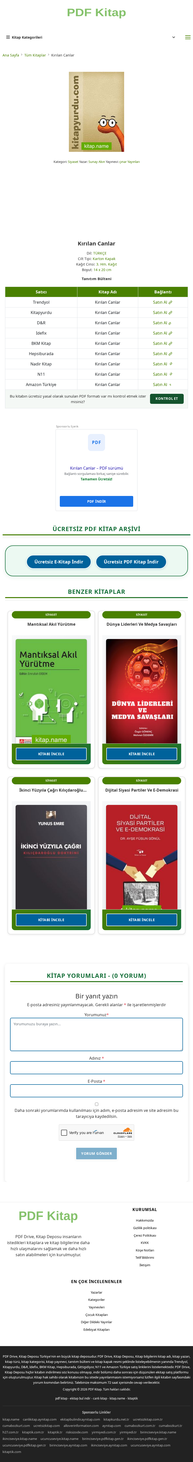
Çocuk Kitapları (96, 1314)
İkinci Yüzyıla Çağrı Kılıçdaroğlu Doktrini (51, 790)
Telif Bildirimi (144, 1257)
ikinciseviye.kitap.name (20, 1438)
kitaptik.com (12, 1451)
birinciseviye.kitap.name (158, 1432)
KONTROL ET (167, 398)
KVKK (145, 1242)
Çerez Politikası (145, 1235)
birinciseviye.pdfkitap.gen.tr (103, 1438)
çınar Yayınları (129, 161)
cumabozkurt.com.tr (140, 1425)
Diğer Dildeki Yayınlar (96, 1322)
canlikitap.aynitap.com (40, 1419)
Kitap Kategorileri (27, 37)
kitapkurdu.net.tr (116, 1419)
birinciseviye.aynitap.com (68, 1445)
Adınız (95, 1058)
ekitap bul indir (80, 1398)
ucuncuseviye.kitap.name (59, 1438)
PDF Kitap (95, 1389)
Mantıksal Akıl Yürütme (51, 624)
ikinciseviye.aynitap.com (109, 1445)
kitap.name (117, 1398)
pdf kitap (61, 1398)
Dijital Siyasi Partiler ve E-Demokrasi (141, 790)
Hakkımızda (145, 1220)
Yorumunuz (95, 1015)
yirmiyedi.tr (128, 1432)
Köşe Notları (145, 1250)
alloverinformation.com (81, 1425)
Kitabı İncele (51, 753)
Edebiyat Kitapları (96, 1329)
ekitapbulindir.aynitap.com (80, 1419)
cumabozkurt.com (16, 1425)
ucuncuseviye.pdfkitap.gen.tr (24, 1445)
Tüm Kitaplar (35, 55)
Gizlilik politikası (145, 1228)
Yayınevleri (97, 1307)
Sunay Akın (96, 161)
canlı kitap (100, 1398)
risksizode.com (77, 1432)
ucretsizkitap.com (46, 1425)
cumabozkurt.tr (170, 1425)
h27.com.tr (11, 1432)
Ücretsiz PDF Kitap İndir (131, 562)
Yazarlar (96, 1292)
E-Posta (95, 1081)
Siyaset (73, 161)
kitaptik (133, 1398)
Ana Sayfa (11, 55)
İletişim (144, 1265)
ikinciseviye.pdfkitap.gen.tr (147, 1438)
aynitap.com (111, 1425)
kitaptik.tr (55, 1432)
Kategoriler (96, 1299)
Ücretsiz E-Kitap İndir (58, 562)
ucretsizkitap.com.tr (148, 1419)
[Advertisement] (96, 202)
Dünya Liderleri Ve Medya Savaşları (142, 624)
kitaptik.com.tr (33, 1432)
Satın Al (160, 302)
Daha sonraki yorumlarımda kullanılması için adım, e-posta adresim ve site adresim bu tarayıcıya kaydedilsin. (96, 1113)
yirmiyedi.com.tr (104, 1432)
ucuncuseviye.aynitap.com (150, 1445)
